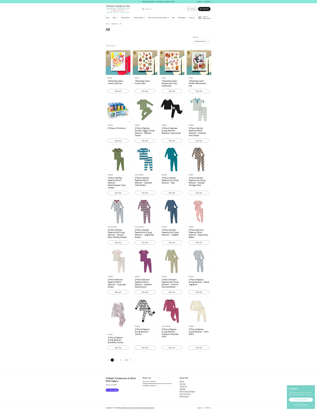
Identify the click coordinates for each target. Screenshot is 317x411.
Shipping (182, 389)
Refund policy (184, 396)
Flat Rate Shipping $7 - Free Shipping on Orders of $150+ (158, 1)
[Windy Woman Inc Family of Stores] (118, 9)
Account (192, 9)
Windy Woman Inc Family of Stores (129, 408)
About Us (183, 384)
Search (182, 381)
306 (126, 360)
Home (107, 24)
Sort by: (195, 37)
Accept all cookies (301, 400)
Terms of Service (185, 394)
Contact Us (183, 386)
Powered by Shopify (147, 408)
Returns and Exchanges (187, 391)
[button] (204, 9)
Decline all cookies (301, 405)
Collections (114, 24)
